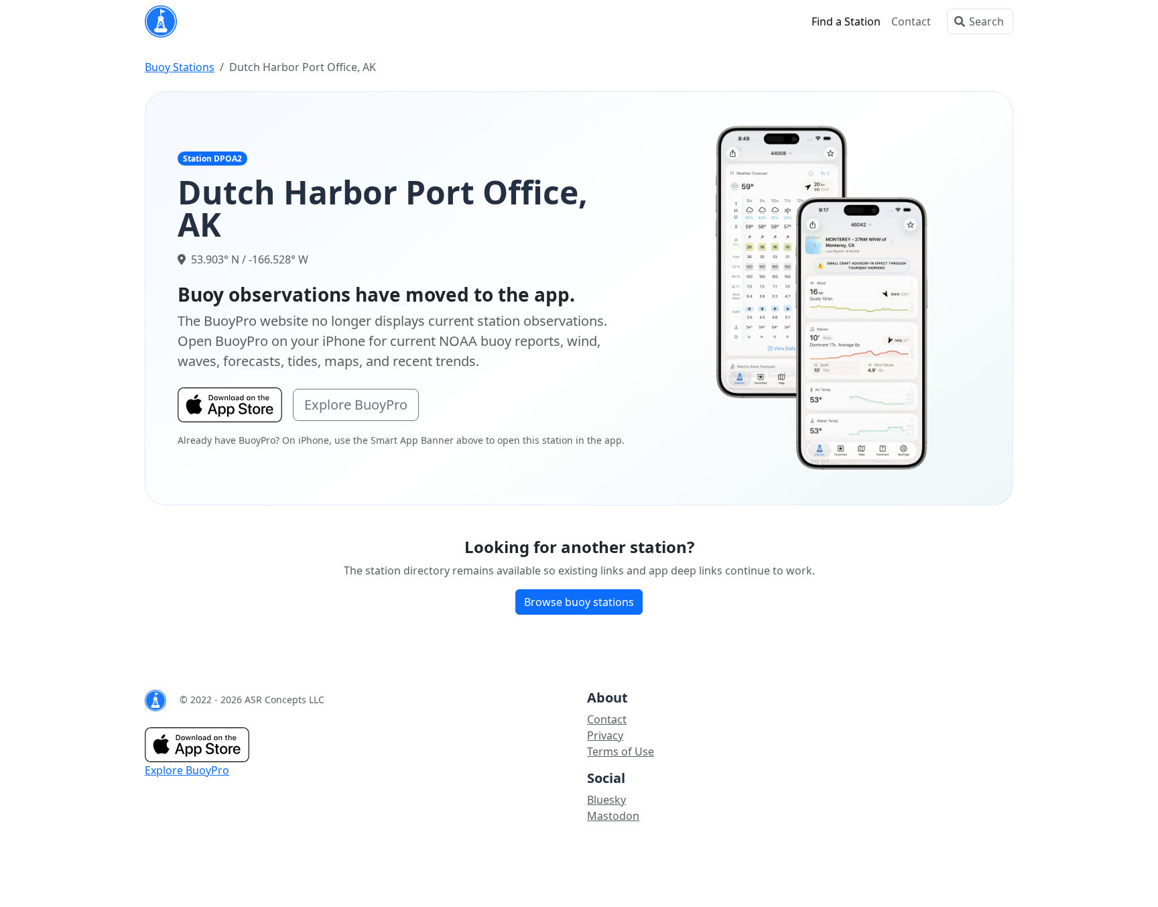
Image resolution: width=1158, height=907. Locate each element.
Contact (911, 21)
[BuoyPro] (161, 21)
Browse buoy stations (579, 602)
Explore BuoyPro (355, 405)
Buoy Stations (179, 67)
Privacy (605, 735)
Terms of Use (620, 751)
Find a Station (846, 21)
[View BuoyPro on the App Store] (822, 297)
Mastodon (613, 815)
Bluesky (606, 799)
